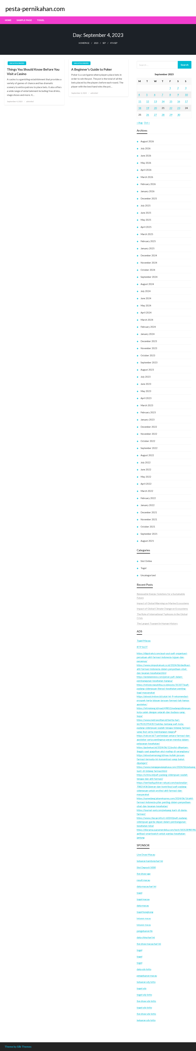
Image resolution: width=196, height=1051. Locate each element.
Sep (104, 43)
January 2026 (148, 191)
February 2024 (148, 326)
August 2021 (147, 540)
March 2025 (147, 234)
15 (171, 101)
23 (178, 107)
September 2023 (149, 362)
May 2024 (146, 305)
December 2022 (149, 426)
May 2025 (146, 219)
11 (139, 101)
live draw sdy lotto (146, 1013)
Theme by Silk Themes (18, 1046)
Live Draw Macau (146, 854)
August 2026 (147, 141)
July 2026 (146, 148)
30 (178, 114)
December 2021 (149, 512)
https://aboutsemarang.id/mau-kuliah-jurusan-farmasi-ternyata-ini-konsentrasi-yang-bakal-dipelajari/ (161, 759)
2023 (96, 43)
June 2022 (146, 469)
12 (147, 101)
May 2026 (146, 162)
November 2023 (149, 348)
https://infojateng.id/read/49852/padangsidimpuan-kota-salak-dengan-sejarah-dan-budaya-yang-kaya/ (164, 712)
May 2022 (146, 476)
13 (155, 101)
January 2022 (148, 505)
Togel (41, 20)
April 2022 (146, 483)
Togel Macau (144, 640)
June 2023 (146, 383)
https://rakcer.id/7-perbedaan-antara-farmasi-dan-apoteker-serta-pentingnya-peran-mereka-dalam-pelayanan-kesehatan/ (163, 739)
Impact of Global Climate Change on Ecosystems (162, 608)
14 (163, 101)
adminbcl (30, 101)
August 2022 (147, 455)
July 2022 (146, 462)
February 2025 (148, 241)
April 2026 (146, 169)
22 (171, 107)
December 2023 (149, 341)
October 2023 (148, 355)
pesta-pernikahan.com (35, 8)
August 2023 (147, 369)
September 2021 (149, 533)
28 (163, 114)
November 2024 (149, 262)
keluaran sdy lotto (146, 1020)
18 (139, 107)
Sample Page (24, 20)
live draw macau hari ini (149, 943)
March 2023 (147, 405)
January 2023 (148, 419)
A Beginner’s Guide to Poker (91, 69)
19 (147, 107)
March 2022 (147, 491)
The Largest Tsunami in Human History (157, 623)
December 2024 (149, 255)
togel (139, 956)
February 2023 (148, 412)
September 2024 (149, 276)
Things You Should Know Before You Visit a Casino (33, 71)
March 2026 (147, 177)
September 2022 (149, 448)
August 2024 (147, 284)
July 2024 (146, 291)
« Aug (140, 122)
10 (186, 94)
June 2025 (146, 212)
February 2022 (148, 498)
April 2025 (146, 227)
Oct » (147, 122)
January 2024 (148, 334)
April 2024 (146, 312)
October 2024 (148, 269)
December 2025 (149, 198)
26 (147, 114)
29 (171, 114)
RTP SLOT (142, 646)
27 (155, 114)
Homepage (84, 43)
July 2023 (146, 376)
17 (186, 101)
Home (8, 20)
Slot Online (146, 561)
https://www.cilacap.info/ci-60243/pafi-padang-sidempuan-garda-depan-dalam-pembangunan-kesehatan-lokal (162, 821)
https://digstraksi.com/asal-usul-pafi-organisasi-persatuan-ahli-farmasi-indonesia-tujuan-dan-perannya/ (162, 657)
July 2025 (146, 205)
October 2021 (148, 526)
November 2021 (149, 519)
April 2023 (146, 398)
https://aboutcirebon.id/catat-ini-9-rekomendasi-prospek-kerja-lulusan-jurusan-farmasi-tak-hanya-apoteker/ (163, 700)
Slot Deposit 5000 (146, 867)
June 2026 (146, 155)
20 (155, 107)
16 (178, 101)
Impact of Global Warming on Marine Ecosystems (163, 603)
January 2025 (148, 248)
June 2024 (146, 298)
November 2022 (149, 433)
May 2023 (146, 391)
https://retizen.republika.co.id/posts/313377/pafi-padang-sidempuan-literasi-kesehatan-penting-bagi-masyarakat (163, 688)
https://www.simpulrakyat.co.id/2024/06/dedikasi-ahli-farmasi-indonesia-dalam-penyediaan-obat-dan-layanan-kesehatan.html (163, 669)
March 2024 (147, 319)
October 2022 (148, 441)
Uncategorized (16, 63)
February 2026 (148, 184)
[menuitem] (8, 20)
